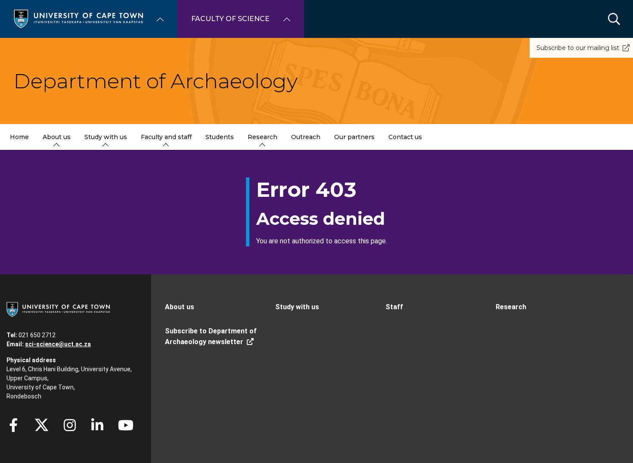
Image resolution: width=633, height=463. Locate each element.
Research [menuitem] (262, 137)
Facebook (13, 425)
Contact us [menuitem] (405, 137)
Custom (70, 425)
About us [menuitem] (57, 137)
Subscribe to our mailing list (578, 48)
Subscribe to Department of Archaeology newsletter (211, 336)
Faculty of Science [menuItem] (230, 19)
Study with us (297, 307)
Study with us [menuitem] (105, 137)
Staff (394, 307)
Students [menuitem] (219, 137)
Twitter (41, 425)
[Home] (78, 18)
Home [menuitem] (19, 137)
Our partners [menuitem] (354, 137)
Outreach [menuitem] (305, 137)
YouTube (125, 425)
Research (511, 307)
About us (179, 307)
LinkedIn (97, 425)
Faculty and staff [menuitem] (166, 137)
